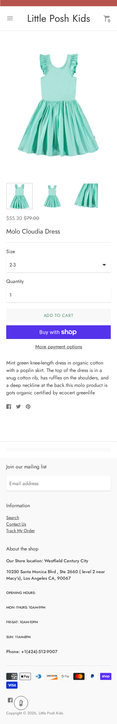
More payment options (58, 347)
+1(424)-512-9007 (39, 651)
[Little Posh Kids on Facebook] (10, 699)
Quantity (15, 281)
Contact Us (16, 524)
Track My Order (20, 530)
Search (12, 517)
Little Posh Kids (51, 713)
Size (10, 251)
